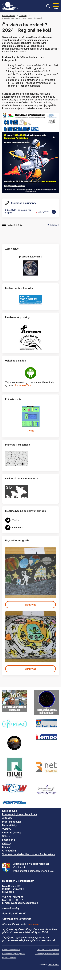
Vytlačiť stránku (15, 225)
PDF (39, 212)
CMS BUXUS (53, 965)
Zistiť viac (30, 604)
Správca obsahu (9, 958)
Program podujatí (11, 821)
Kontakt (6, 847)
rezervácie (32, 924)
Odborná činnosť (11, 832)
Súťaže (6, 836)
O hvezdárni (9, 850)
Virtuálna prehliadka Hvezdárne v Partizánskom (28, 854)
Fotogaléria (8, 839)
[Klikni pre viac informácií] (16, 458)
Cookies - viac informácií (48, 950)
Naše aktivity (9, 825)
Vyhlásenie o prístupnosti (13, 954)
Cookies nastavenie (11, 950)
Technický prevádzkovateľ (47, 954)
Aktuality (23, 15)
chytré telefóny (22, 385)
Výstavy (6, 828)
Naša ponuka (9, 810)
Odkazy (6, 843)
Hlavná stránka (8, 15)
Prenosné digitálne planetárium (19, 814)
